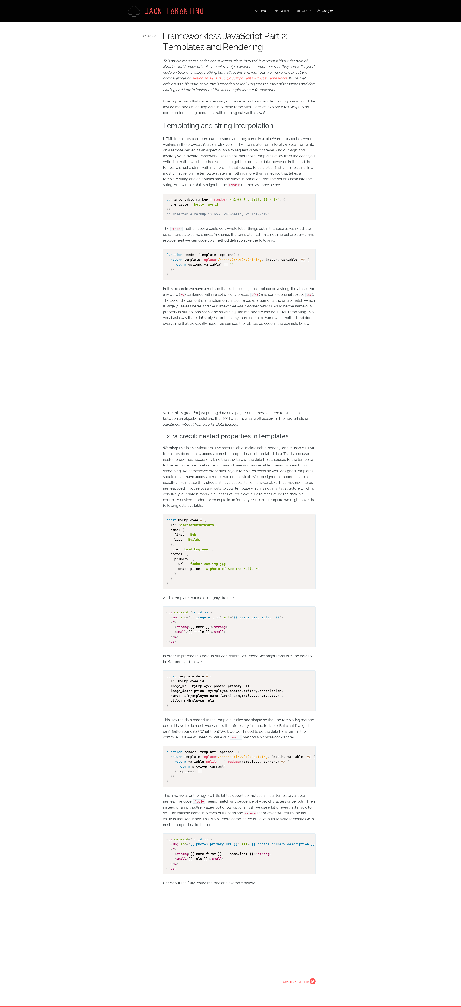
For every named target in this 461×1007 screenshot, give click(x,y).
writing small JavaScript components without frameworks (239, 78)
